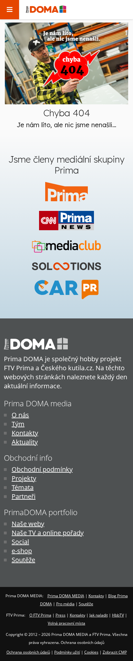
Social (20, 541)
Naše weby (28, 523)
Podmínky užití (67, 652)
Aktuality (25, 442)
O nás (20, 415)
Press (61, 615)
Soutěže (23, 559)
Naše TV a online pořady (48, 532)
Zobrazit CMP (115, 652)
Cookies (91, 652)
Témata (23, 487)
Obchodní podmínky (42, 469)
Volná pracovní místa (66, 623)
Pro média (65, 604)
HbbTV (118, 615)
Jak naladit (98, 615)
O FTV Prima (40, 615)
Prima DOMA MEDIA (65, 596)
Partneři (24, 496)
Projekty (24, 478)
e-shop (22, 550)
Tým (18, 424)
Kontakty (25, 433)
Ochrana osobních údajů (28, 652)
